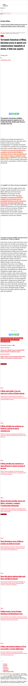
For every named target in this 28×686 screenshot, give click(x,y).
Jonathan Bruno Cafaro (6, 60)
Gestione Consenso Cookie (8, 671)
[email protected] (4, 675)
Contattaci (5, 665)
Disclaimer (5, 667)
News (4, 4)
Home (1, 32)
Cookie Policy (5, 670)
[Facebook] (10, 114)
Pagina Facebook (18, 338)
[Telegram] (16, 114)
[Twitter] (12, 114)
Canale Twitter (15, 339)
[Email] (18, 114)
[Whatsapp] (14, 114)
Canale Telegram (5, 341)
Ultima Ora (5, 5)
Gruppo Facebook (5, 339)
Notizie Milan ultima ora (7, 338)
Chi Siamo (5, 664)
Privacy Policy (6, 668)
